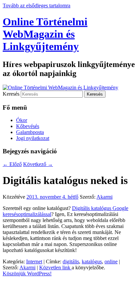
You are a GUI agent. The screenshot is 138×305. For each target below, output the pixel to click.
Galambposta (30, 132)
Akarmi (104, 197)
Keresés (11, 94)
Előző (12, 164)
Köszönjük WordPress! (27, 273)
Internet (34, 261)
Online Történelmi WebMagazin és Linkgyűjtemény (45, 34)
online (111, 261)
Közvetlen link (55, 267)
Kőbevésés (27, 126)
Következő (38, 164)
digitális (71, 261)
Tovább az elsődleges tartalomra (36, 5)
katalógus (92, 261)
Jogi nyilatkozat (32, 138)
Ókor (21, 120)
